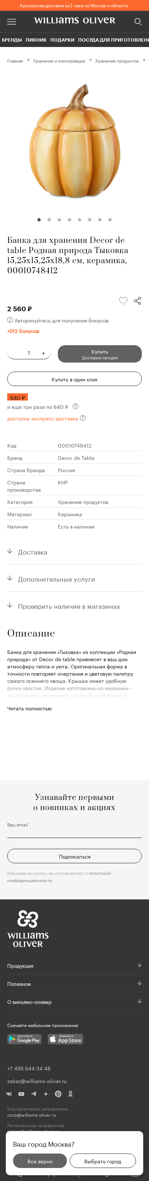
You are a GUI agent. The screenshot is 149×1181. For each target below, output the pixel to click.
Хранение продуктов (117, 60)
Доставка (32, 551)
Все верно (39, 1161)
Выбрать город (102, 1161)
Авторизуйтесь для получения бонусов (61, 320)
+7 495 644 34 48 (29, 1068)
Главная (15, 60)
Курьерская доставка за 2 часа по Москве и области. (74, 4)
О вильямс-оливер (29, 1001)
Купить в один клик (75, 379)
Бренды (12, 40)
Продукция (20, 965)
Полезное (19, 983)
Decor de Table (76, 457)
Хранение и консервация (59, 60)
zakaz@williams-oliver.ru (37, 1080)
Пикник (36, 40)
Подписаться (74, 856)
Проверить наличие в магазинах (69, 605)
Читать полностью (29, 707)
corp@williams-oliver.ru (31, 1115)
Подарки (62, 40)
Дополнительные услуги (56, 578)
